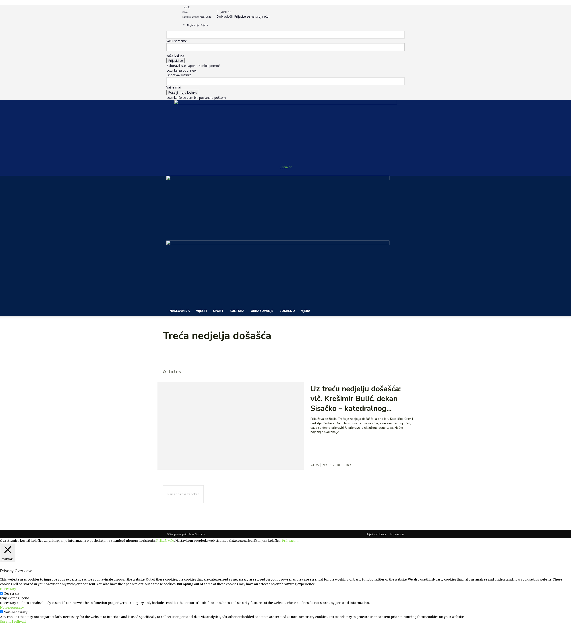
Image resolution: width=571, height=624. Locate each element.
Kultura (237, 311)
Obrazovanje (262, 311)
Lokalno (287, 311)
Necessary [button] (8, 589)
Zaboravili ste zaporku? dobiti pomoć (193, 66)
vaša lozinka (175, 55)
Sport (218, 311)
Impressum (397, 534)
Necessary (12, 593)
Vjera (305, 311)
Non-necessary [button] (12, 607)
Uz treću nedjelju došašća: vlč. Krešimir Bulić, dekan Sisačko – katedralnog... (355, 399)
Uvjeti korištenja (376, 534)
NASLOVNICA (180, 311)
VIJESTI (201, 311)
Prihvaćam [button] (290, 541)
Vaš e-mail (173, 87)
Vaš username (176, 41)
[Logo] (277, 179)
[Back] (218, 7)
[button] (399, 181)
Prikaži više (165, 541)
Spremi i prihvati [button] (13, 622)
